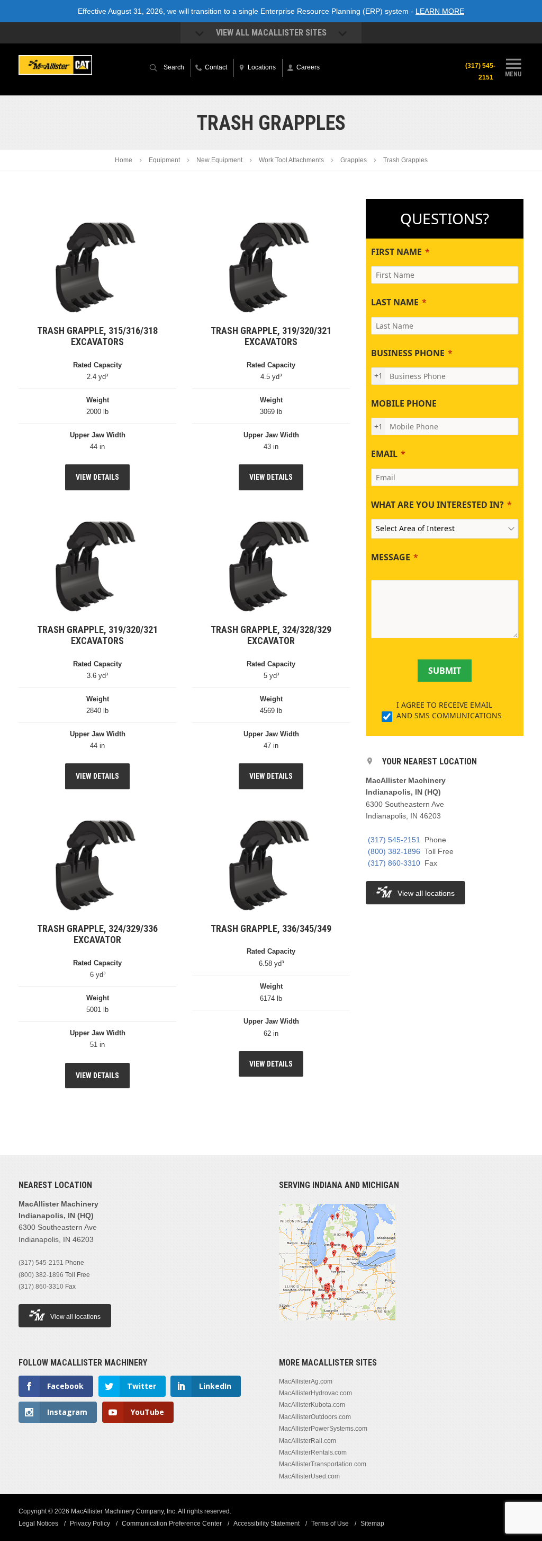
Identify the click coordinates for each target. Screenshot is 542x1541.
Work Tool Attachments (291, 160)
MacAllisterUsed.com (309, 1476)
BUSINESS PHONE (408, 353)
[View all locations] (337, 1327)
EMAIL (384, 454)
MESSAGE (390, 557)
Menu (513, 74)
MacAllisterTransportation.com (322, 1464)
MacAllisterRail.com (307, 1441)
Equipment (164, 160)
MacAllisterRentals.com (313, 1452)
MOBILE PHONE (404, 403)
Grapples (353, 160)
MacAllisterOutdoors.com (315, 1417)
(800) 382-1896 (394, 851)
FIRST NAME (396, 252)
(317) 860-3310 (394, 863)
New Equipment (219, 160)
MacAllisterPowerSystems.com (323, 1428)
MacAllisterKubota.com (312, 1404)
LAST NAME (395, 302)
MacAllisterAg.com (305, 1381)
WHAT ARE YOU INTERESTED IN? (437, 504)
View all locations (426, 893)
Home (123, 160)
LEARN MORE (439, 11)
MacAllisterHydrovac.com (315, 1393)
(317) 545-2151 (480, 71)
